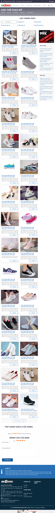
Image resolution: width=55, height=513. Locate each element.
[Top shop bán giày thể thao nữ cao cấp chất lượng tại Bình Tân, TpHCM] (29, 193)
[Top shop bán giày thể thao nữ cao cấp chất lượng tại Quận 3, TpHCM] (10, 349)
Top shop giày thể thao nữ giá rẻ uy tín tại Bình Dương (10, 46)
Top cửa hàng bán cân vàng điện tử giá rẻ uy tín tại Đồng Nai (46, 93)
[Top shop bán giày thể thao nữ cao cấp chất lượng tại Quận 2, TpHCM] (29, 349)
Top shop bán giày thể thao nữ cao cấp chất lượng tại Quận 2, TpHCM (28, 358)
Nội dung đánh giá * (6, 448)
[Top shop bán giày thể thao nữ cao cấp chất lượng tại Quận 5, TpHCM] (10, 323)
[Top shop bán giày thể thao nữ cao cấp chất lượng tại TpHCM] (29, 375)
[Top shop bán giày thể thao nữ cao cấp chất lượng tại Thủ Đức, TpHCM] (29, 63)
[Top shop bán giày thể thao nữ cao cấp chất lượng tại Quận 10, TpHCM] (29, 245)
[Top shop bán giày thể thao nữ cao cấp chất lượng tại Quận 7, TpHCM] (10, 297)
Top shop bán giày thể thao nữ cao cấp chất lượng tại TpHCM (27, 384)
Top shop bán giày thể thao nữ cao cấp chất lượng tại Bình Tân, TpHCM (28, 202)
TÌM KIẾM (51, 5)
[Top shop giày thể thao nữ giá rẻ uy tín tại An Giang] (10, 63)
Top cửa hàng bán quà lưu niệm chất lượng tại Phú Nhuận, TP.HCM (46, 60)
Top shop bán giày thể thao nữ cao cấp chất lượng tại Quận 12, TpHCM (28, 228)
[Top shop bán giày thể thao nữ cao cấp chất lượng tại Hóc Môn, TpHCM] (10, 141)
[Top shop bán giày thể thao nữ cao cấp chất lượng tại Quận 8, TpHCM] (29, 271)
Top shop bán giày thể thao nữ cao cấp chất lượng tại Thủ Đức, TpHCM (28, 72)
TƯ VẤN (44, 5)
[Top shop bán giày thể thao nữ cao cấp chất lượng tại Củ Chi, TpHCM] (10, 167)
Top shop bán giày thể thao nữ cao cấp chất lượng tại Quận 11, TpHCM (9, 254)
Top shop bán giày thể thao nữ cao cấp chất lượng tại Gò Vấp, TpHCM (28, 150)
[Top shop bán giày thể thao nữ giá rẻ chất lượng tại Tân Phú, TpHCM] (29, 401)
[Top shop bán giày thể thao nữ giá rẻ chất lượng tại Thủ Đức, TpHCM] (10, 401)
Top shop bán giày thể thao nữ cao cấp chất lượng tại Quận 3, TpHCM (9, 358)
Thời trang (9, 12)
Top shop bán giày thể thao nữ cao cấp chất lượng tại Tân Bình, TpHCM (28, 98)
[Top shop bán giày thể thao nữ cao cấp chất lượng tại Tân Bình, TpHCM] (29, 89)
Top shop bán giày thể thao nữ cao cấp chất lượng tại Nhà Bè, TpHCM (28, 124)
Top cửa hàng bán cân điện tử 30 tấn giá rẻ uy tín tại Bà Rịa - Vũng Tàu (46, 98)
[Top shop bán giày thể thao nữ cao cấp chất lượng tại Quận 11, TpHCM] (10, 245)
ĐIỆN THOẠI (29, 5)
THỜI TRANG (16, 5)
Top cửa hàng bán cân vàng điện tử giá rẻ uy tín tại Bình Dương (46, 88)
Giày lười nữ (38, 22)
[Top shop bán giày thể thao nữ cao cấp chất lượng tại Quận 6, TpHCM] (29, 297)
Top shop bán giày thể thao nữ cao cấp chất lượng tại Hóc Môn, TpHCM (9, 150)
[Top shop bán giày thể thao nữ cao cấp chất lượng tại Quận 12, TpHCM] (29, 219)
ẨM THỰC (23, 5)
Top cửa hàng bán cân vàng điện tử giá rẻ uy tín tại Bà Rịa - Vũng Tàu (46, 83)
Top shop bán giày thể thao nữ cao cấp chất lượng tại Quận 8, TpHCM (28, 280)
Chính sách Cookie (28, 496)
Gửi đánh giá (7, 459)
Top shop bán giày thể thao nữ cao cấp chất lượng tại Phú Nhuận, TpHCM (8, 124)
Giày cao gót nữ (6, 25)
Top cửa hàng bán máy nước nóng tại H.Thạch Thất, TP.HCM (46, 65)
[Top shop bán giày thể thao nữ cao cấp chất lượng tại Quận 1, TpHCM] (10, 375)
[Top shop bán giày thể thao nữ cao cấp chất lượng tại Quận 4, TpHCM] (29, 323)
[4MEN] (46, 42)
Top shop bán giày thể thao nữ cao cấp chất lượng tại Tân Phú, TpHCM (9, 98)
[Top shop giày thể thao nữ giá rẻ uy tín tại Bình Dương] (10, 37)
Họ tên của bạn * (5, 442)
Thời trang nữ (15, 12)
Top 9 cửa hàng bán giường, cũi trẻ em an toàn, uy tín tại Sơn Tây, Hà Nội (46, 55)
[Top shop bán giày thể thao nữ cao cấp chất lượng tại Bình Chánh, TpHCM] (10, 219)
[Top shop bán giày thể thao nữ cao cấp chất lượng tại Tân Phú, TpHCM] (10, 89)
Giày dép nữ (22, 12)
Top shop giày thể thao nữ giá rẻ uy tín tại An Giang (10, 72)
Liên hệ (25, 487)
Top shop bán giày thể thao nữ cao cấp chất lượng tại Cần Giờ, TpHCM (28, 176)
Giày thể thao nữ (30, 12)
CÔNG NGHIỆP (37, 5)
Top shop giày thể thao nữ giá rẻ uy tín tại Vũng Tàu (29, 46)
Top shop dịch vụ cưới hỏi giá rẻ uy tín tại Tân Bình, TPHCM (46, 50)
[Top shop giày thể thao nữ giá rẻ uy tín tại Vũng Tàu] (29, 37)
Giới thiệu (26, 485)
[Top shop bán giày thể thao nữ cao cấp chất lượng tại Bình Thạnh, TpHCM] (10, 193)
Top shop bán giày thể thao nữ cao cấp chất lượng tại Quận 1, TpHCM (9, 384)
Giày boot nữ (22, 25)
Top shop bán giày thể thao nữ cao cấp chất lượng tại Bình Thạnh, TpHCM (8, 202)
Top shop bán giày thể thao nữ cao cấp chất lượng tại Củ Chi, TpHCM (9, 176)
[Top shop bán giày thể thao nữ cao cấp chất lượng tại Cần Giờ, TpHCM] (29, 167)
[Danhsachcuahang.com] (6, 5)
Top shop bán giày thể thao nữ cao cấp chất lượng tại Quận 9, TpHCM (9, 280)
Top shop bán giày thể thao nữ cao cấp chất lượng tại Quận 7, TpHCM (9, 306)
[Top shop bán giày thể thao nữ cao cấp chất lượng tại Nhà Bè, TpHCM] (29, 115)
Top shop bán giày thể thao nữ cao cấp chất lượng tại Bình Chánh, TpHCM (8, 228)
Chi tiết (14, 53)
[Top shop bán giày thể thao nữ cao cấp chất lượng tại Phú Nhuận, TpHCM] (10, 115)
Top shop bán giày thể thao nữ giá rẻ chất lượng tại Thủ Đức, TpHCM (10, 410)
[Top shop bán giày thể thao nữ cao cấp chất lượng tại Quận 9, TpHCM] (10, 271)
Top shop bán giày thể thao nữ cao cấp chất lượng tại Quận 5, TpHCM (9, 332)
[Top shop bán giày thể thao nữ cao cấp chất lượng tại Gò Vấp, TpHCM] (29, 141)
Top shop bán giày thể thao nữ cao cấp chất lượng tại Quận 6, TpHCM (28, 306)
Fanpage (52, 1)
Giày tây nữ (21, 22)
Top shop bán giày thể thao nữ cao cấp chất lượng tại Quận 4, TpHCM (28, 332)
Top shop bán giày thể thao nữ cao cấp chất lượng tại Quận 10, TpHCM (28, 254)
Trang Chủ (3, 12)
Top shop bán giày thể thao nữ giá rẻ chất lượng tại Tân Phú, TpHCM (29, 410)
